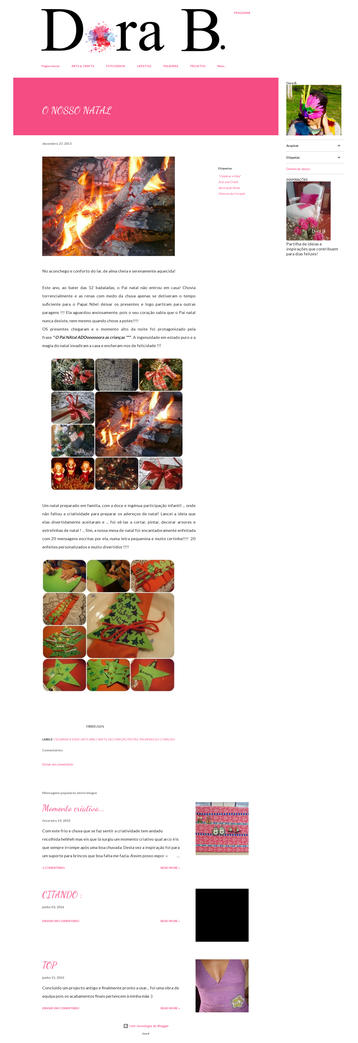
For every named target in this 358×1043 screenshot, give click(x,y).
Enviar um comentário (57, 764)
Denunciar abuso (298, 169)
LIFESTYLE (144, 66)
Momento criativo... (73, 808)
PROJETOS (197, 66)
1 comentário (53, 867)
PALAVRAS (170, 66)
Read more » (170, 867)
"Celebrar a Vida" (229, 176)
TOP (49, 965)
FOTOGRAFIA (115, 66)
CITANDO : (62, 894)
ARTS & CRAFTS (82, 66)
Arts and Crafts (228, 182)
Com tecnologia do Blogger (148, 1026)
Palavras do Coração (231, 193)
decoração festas (229, 188)
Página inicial (50, 66)
